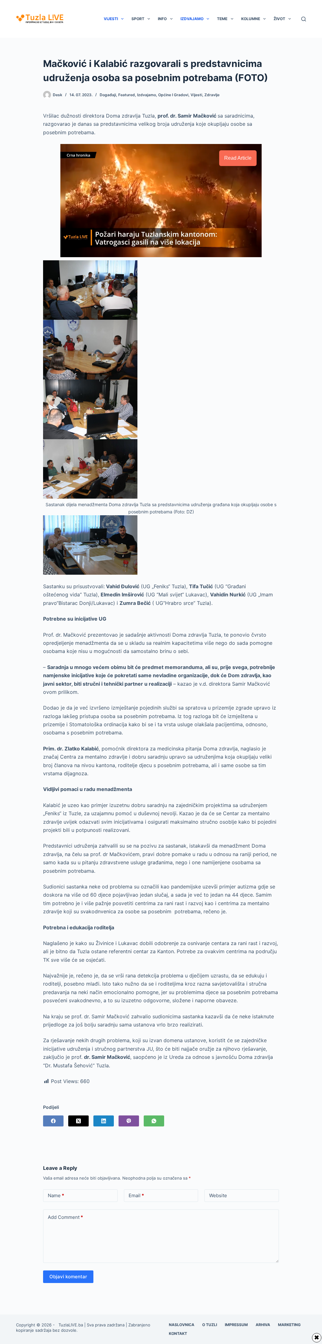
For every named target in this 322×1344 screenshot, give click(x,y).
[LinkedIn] (103, 1120)
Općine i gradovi (173, 94)
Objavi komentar (68, 1277)
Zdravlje (211, 94)
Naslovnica (181, 1324)
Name (56, 1195)
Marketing (289, 1324)
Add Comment (65, 1217)
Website (218, 1195)
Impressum (236, 1324)
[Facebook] (53, 1120)
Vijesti (111, 18)
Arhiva (263, 1324)
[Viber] (129, 1120)
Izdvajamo (191, 18)
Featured (126, 94)
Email (136, 1195)
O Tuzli (209, 1324)
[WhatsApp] (154, 1120)
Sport (137, 18)
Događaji (108, 94)
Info (162, 18)
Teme (222, 18)
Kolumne (250, 18)
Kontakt (178, 1333)
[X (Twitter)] (78, 1120)
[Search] (303, 19)
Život (279, 18)
